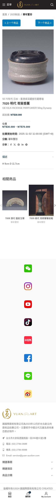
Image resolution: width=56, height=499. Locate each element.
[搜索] (52, 5)
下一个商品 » (44, 23)
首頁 (4, 14)
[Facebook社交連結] (11, 145)
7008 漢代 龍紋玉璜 (14, 218)
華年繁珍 (27, 14)
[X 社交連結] (15, 145)
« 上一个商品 (11, 23)
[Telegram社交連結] (26, 145)
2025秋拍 (15, 14)
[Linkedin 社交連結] (22, 145)
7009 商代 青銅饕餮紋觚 (41, 218)
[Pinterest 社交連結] (19, 145)
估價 (4, 124)
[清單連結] (28, 444)
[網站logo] (28, 4)
